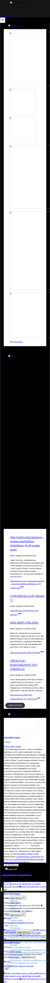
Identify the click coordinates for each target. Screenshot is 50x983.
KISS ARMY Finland (12, 738)
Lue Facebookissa (18, 874)
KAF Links (14, 911)
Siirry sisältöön (6, 16)
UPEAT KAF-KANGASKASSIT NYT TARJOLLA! (24, 664)
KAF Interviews (15, 928)
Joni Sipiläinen (26, 911)
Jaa (6, 925)
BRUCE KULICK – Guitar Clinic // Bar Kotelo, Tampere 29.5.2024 (29, 943)
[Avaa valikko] (2, 20)
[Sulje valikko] (1, 889)
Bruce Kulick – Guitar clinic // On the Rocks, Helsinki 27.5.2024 (28, 938)
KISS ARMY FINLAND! (24, 622)
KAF (7, 915)
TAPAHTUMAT (11, 932)
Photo (8, 918)
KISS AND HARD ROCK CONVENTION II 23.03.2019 (29, 952)
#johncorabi (8, 862)
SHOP (8, 968)
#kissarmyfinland (37, 859)
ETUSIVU (9, 894)
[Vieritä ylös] (3, 885)
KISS (7, 898)
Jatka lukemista (27, 584)
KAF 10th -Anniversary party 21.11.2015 (24, 963)
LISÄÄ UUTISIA (15, 705)
